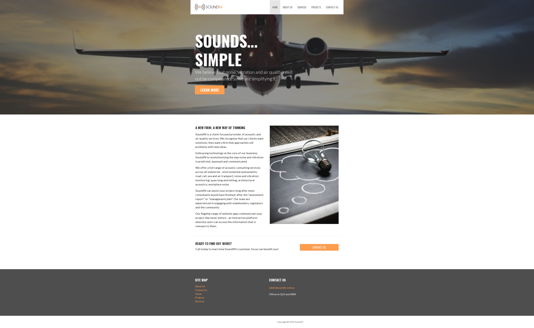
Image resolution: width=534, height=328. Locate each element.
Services (301, 7)
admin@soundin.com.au (282, 287)
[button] (319, 247)
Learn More (209, 90)
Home (275, 7)
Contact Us (332, 7)
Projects (316, 7)
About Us (287, 7)
